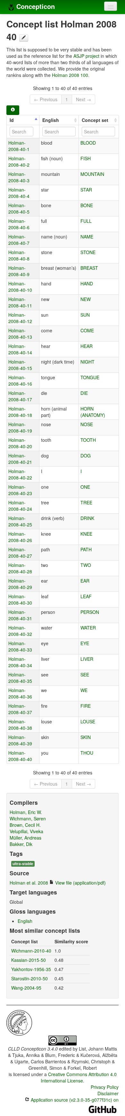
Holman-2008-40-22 (20, 474)
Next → (83, 99)
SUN (85, 315)
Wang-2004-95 (26, 987)
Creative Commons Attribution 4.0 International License (79, 1077)
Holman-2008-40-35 (20, 677)
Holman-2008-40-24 (20, 505)
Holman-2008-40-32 (20, 630)
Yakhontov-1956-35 (31, 969)
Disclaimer (108, 1093)
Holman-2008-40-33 (20, 646)
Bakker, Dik (21, 844)
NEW (85, 299)
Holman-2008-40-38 (20, 724)
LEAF (86, 596)
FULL (86, 221)
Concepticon (34, 6)
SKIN (85, 737)
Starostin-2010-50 (29, 978)
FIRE (85, 706)
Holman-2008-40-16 (20, 380)
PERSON (89, 612)
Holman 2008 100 (70, 75)
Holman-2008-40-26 (20, 537)
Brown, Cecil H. (25, 825)
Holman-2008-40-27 (20, 552)
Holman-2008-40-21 (20, 458)
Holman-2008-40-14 (20, 349)
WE (84, 690)
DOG (85, 455)
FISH (85, 158)
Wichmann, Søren (28, 818)
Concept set (95, 120)
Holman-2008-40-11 (20, 302)
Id (12, 120)
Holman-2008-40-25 (20, 521)
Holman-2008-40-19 (20, 427)
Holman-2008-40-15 (20, 364)
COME (87, 330)
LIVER (86, 659)
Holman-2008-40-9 (18, 271)
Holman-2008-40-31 (20, 615)
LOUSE (87, 721)
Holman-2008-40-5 (18, 208)
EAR (84, 580)
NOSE (86, 424)
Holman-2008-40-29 (20, 583)
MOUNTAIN (92, 174)
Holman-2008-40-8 (18, 255)
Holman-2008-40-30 (20, 599)
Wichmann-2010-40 (31, 950)
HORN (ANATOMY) (92, 411)
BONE (86, 205)
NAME (86, 236)
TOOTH (88, 440)
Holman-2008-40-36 (20, 693)
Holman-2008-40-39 (20, 740)
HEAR (86, 346)
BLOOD (88, 143)
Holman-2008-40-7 (18, 239)
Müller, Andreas (25, 837)
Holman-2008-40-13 (20, 333)
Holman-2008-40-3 (18, 177)
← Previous (45, 99)
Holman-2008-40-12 (20, 318)
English (50, 120)
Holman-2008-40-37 (20, 709)
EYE (84, 643)
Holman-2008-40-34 (20, 662)
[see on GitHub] (23, 37)
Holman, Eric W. (26, 812)
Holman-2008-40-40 (20, 756)
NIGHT (87, 361)
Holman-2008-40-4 (18, 192)
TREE (86, 502)
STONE (88, 252)
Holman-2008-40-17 (20, 396)
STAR (86, 189)
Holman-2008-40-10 (20, 286)
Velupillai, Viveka (26, 831)
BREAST (89, 268)
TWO (85, 565)
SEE (84, 674)
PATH (86, 549)
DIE (84, 393)
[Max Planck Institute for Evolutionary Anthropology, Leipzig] (19, 1022)
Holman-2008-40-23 (20, 490)
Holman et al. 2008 (29, 882)
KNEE (86, 534)
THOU (86, 753)
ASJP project (86, 56)
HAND (86, 283)
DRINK (87, 518)
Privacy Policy (105, 1087)
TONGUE (89, 377)
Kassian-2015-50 (28, 960)
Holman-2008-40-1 (18, 146)
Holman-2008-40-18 (20, 411)
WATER (88, 627)
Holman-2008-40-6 (18, 224)
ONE (85, 487)
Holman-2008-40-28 (20, 568)
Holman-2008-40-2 (18, 161)
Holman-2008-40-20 (20, 443)
